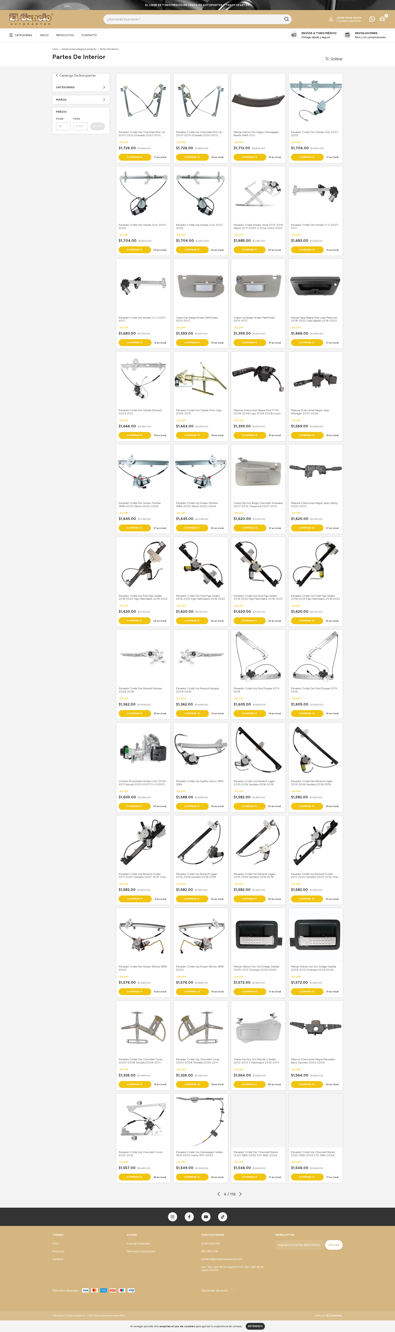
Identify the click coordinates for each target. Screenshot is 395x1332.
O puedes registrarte (348, 20)
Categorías (23, 35)
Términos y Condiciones (141, 1251)
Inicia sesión (353, 17)
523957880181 (210, 1243)
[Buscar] (286, 19)
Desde (60, 118)
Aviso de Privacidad (138, 1243)
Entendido (255, 1326)
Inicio (44, 35)
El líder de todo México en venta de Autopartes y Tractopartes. (197, 5)
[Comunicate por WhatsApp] (372, 20)
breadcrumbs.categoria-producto (79, 49)
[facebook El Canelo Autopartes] (189, 1216)
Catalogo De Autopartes (77, 75)
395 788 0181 (209, 1251)
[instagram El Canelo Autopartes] (172, 1216)
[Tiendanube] (328, 1316)
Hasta (76, 118)
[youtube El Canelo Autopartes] (206, 1216)
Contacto (89, 35)
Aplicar (98, 126)
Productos (65, 35)
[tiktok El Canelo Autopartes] (222, 1216)
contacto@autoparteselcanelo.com (222, 1259)
